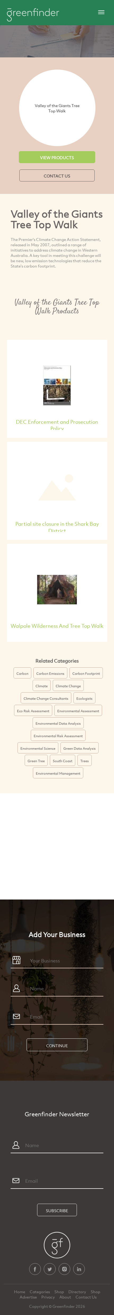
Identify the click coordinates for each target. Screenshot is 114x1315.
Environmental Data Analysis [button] (58, 723)
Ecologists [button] (84, 698)
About (65, 1297)
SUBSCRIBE (57, 1210)
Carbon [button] (22, 673)
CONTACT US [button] (57, 176)
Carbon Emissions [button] (50, 673)
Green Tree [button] (36, 760)
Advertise (29, 1297)
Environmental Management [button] (58, 773)
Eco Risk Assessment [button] (33, 711)
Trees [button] (84, 760)
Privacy (48, 1297)
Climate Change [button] (68, 686)
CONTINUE (57, 1045)
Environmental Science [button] (37, 748)
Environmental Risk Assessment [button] (58, 735)
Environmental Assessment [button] (78, 711)
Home (20, 1291)
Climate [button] (42, 686)
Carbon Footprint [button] (86, 673)
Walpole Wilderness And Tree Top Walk (57, 625)
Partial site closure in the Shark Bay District (57, 527)
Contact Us (86, 1297)
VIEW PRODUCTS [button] (57, 157)
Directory (77, 1291)
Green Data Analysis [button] (79, 748)
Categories (40, 1291)
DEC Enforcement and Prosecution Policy (57, 425)
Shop (59, 1291)
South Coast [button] (62, 760)
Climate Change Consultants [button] (46, 698)
